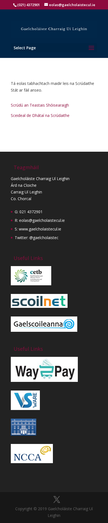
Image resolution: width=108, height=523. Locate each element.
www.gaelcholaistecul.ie (40, 229)
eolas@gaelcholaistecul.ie (42, 220)
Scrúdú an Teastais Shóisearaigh (40, 105)
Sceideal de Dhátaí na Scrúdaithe (40, 115)
